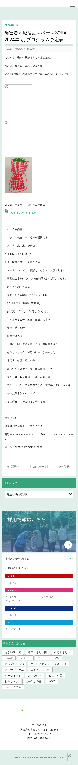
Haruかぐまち (13, 687)
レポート (25, 658)
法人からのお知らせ (15, 49)
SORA (32, 49)
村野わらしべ (62, 652)
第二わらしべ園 (37, 652)
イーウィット (13, 675)
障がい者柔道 (13, 652)
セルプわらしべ (14, 663)
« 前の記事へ (12, 466)
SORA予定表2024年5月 (23, 212)
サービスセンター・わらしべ (48, 663)
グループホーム (13, 601)
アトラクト (35, 675)
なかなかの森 (33, 681)
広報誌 (9, 658)
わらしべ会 (10, 583)
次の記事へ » (66, 466)
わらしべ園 (55, 675)
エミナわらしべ (46, 596)
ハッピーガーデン (48, 658)
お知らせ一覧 (39, 466)
